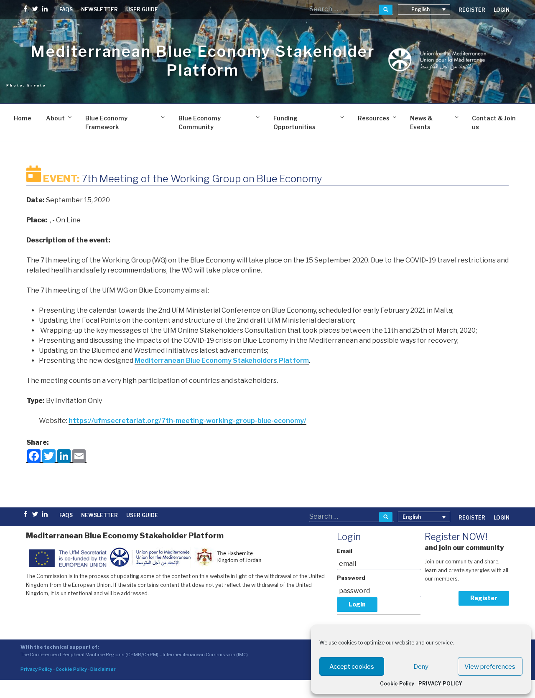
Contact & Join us (494, 122)
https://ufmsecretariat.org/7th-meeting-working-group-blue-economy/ (187, 421)
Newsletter (99, 9)
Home (22, 118)
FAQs (66, 9)
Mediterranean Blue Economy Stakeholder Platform (202, 60)
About (55, 118)
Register (483, 597)
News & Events (421, 122)
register (472, 10)
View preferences (489, 666)
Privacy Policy (36, 669)
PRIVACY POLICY (440, 683)
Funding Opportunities (294, 122)
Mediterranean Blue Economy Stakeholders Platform (222, 360)
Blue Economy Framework (106, 122)
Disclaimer (103, 669)
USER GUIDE (142, 9)
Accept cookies (351, 666)
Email (344, 551)
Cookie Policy (397, 683)
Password (351, 578)
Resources (374, 118)
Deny (420, 666)
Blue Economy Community (199, 122)
